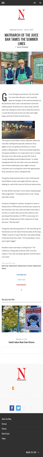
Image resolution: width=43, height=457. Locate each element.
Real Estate (5, 433)
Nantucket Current (16, 29)
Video (4, 438)
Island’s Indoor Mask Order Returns (21, 342)
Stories (4, 424)
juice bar (5, 266)
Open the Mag (6, 419)
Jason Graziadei (22, 47)
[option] (21, 325)
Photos (4, 428)
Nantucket (13, 266)
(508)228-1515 (23, 384)
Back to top (31, 452)
